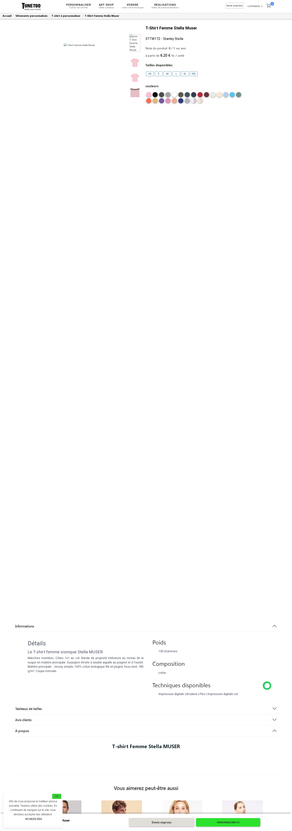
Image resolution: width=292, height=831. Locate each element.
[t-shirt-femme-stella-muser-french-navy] (193, 96)
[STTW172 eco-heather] (200, 100)
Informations (24, 626)
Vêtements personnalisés (31, 15)
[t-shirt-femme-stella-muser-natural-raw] (219, 96)
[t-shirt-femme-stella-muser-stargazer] (187, 96)
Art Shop (106, 6)
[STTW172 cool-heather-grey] (193, 100)
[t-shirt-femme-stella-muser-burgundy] (206, 96)
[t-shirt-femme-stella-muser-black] (155, 96)
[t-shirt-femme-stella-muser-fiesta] (148, 102)
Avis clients (23, 720)
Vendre (133, 6)
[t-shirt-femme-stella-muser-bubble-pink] (168, 102)
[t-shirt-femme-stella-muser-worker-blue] (181, 102)
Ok (56, 796)
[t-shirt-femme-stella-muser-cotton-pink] (148, 96)
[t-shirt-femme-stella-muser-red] (200, 96)
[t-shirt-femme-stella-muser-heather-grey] (168, 96)
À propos (22, 731)
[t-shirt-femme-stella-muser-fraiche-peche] (174, 102)
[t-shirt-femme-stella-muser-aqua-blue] (232, 96)
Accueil (7, 15)
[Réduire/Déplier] (267, 685)
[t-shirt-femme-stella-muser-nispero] (155, 102)
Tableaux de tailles (28, 708)
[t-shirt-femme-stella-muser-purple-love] (161, 102)
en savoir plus (33, 818)
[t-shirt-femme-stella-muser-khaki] (181, 96)
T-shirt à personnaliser (66, 15)
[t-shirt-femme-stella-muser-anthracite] (161, 96)
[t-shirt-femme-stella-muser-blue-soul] (226, 96)
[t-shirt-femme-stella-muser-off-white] (213, 96)
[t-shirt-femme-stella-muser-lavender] (187, 102)
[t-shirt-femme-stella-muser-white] (174, 96)
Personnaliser (78, 6)
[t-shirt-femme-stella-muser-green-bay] (238, 96)
